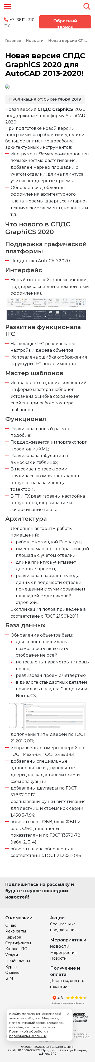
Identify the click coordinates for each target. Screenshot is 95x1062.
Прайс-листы (17, 960)
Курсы (11, 966)
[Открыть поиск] (87, 6)
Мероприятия (63, 952)
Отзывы (12, 972)
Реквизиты (15, 931)
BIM (9, 978)
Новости (58, 958)
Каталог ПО (16, 948)
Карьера (13, 937)
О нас (10, 925)
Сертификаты (18, 943)
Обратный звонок (65, 23)
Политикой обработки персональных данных (28, 1033)
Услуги (11, 954)
